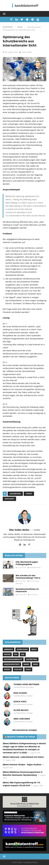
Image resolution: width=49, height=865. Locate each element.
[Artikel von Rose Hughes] (7, 698)
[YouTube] (37, 19)
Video (28, 669)
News (35, 664)
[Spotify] (32, 19)
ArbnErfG (8, 649)
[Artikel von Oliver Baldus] (7, 715)
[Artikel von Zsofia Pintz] (7, 707)
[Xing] (11, 19)
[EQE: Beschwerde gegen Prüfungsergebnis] (8, 565)
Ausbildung (22, 649)
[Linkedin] (16, 19)
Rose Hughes (20, 693)
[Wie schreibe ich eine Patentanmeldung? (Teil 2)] (8, 578)
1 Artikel (36, 530)
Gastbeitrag (15, 494)
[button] (4, 14)
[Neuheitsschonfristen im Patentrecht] (8, 592)
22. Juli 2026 (22, 567)
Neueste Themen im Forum (21, 736)
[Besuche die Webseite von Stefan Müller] (20, 544)
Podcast (18, 669)
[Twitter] (21, 19)
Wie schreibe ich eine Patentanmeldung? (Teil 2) (28, 576)
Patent (29, 494)
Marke (26, 664)
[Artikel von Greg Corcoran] (7, 724)
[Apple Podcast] (27, 19)
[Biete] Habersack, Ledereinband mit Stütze (23, 757)
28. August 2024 (11, 52)
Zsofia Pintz (19, 701)
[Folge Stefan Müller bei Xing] (28, 544)
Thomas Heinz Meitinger (26, 684)
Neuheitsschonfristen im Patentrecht (27, 590)
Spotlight (9, 499)
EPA (15, 654)
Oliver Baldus (20, 710)
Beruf (34, 649)
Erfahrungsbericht (13, 659)
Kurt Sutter (34, 594)
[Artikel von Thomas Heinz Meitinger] (7, 690)
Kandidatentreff (34, 567)
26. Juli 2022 (22, 581)
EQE (22, 654)
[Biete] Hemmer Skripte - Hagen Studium (22, 764)
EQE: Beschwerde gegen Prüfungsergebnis (27, 563)
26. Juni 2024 (22, 594)
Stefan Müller (26, 52)
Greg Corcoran (21, 718)
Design (7, 654)
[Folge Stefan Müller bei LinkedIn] (24, 544)
